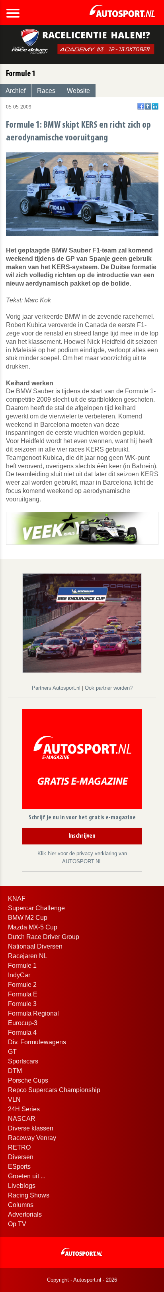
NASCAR (21, 1118)
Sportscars (23, 1061)
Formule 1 (22, 965)
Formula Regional (33, 1013)
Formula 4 (22, 1032)
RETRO (19, 1147)
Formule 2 (22, 984)
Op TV (17, 1224)
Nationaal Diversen (35, 946)
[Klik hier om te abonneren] (82, 760)
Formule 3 (22, 1003)
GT (12, 1051)
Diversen (20, 1157)
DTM (15, 1070)
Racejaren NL (27, 956)
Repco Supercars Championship (54, 1090)
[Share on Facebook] (140, 106)
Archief (15, 90)
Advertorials (25, 1214)
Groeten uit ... (26, 1176)
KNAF (16, 898)
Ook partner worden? (109, 688)
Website (78, 90)
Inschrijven (82, 836)
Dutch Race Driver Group (43, 936)
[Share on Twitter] (147, 106)
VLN (14, 1099)
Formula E (22, 994)
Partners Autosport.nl (57, 688)
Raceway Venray (32, 1137)
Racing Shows (28, 1195)
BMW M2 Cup (27, 917)
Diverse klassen (30, 1128)
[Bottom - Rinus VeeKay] (82, 527)
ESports (19, 1166)
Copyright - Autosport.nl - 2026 (82, 1280)
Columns (20, 1204)
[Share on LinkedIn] (155, 106)
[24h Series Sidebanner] (82, 622)
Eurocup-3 (22, 1023)
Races (46, 90)
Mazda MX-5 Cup (32, 927)
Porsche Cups (28, 1080)
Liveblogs (21, 1185)
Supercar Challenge (36, 908)
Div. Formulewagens (37, 1042)
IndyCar (19, 975)
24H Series (24, 1109)
